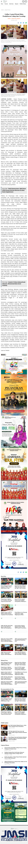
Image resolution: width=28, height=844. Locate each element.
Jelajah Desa (13, 18)
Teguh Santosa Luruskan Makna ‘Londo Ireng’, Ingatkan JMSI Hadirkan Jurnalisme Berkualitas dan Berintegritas (6, 653)
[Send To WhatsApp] (26, 23)
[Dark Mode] (23, 1)
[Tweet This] (21, 23)
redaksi (9, 18)
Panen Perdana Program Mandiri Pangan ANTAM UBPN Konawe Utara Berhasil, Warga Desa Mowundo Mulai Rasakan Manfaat (21, 627)
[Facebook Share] (18, 23)
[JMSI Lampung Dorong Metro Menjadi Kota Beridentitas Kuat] (21, 634)
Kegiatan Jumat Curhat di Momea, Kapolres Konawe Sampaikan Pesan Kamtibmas (7, 613)
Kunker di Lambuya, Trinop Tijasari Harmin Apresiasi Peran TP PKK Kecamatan (15, 757)
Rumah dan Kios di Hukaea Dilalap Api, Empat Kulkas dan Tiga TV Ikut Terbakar (20, 587)
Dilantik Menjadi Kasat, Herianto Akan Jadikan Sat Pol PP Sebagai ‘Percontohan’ (16, 762)
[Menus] (2, 1)
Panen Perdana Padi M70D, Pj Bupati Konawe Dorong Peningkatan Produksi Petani (15, 748)
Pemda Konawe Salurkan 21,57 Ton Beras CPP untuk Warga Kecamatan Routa (6, 600)
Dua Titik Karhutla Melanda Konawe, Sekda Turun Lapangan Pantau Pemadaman (17, 726)
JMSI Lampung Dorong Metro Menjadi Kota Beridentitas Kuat (21, 640)
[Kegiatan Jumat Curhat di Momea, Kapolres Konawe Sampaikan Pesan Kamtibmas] (7, 607)
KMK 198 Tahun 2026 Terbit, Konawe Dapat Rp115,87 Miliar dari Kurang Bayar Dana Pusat (7, 627)
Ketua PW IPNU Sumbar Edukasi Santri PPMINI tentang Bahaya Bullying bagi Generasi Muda (21, 600)
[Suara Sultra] (6, 1)
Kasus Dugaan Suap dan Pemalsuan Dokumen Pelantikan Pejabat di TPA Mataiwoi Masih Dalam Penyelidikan (17, 738)
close (15, 828)
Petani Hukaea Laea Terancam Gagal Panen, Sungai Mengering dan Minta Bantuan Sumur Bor (21, 613)
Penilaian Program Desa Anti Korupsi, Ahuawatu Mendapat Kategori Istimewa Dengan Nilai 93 (14, 753)
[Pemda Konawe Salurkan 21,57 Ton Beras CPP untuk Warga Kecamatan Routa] (7, 594)
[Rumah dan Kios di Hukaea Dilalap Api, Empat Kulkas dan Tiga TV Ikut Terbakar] (21, 581)
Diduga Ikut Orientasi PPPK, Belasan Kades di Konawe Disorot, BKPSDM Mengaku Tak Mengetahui (7, 640)
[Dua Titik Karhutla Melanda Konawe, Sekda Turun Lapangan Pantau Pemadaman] (4, 727)
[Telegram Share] (23, 23)
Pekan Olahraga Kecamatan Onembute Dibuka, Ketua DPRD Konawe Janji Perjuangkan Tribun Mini (6, 587)
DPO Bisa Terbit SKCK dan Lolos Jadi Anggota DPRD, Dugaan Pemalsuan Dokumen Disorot (17, 732)
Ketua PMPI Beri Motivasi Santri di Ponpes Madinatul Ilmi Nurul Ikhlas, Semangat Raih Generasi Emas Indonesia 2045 (21, 653)
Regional (18, 18)
